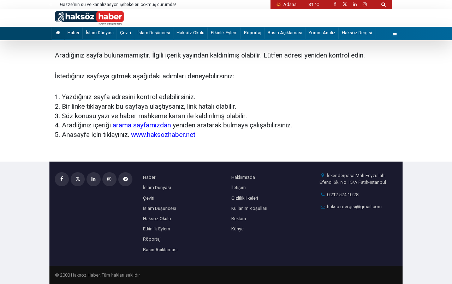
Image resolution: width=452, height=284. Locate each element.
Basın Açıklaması (285, 32)
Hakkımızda (243, 177)
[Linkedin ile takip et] (354, 4)
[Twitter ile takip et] (345, 4)
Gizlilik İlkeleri (244, 198)
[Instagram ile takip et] (365, 4)
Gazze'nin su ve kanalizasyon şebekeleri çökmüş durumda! (118, 4)
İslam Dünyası (100, 32)
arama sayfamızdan (142, 125)
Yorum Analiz (322, 32)
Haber (73, 32)
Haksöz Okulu (190, 32)
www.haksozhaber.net (163, 135)
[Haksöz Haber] (89, 17)
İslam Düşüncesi (153, 32)
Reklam (238, 218)
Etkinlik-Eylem (224, 32)
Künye (237, 228)
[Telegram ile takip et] (125, 179)
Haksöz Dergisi (357, 32)
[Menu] (394, 35)
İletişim (238, 187)
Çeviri (125, 32)
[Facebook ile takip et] (335, 4)
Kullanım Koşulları (249, 208)
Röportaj (252, 32)
